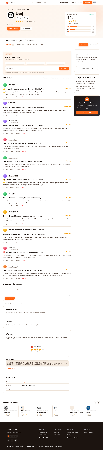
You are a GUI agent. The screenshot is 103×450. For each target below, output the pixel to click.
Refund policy (58, 446)
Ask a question (9, 298)
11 (40, 352)
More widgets (9, 368)
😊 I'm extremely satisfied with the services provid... (23, 180)
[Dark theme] (94, 2)
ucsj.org (22, 382)
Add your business (72, 437)
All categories (43, 432)
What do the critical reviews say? (15, 63)
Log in (80, 2)
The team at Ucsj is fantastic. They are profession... (23, 161)
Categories (73, 2)
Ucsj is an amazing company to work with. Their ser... (23, 125)
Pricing (69, 434)
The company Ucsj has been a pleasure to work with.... (24, 143)
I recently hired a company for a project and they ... (23, 198)
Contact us (57, 434)
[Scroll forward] (98, 402)
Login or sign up (88, 432)
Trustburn (12, 429)
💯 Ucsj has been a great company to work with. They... (24, 252)
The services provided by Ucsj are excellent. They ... (23, 270)
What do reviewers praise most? (35, 63)
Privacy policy (39, 446)
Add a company (43, 437)
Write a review (64, 2)
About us (56, 432)
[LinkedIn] (15, 440)
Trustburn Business (72, 432)
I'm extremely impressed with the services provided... (24, 234)
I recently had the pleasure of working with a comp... (23, 107)
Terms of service (49, 446)
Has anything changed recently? (55, 63)
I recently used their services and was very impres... (23, 216)
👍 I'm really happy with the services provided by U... (23, 89)
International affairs (20, 9)
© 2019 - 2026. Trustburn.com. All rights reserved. (20, 446)
